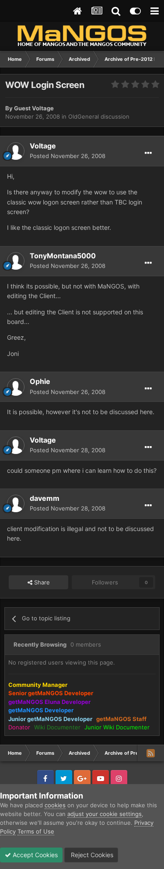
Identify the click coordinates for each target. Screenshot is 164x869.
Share (41, 582)
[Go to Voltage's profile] (15, 151)
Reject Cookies (91, 854)
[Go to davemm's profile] (15, 503)
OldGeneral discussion (98, 116)
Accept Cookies (34, 854)
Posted (67, 155)
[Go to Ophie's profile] (15, 387)
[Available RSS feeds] (150, 753)
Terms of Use (35, 831)
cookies (55, 805)
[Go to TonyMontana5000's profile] (15, 261)
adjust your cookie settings (104, 813)
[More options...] (148, 153)
